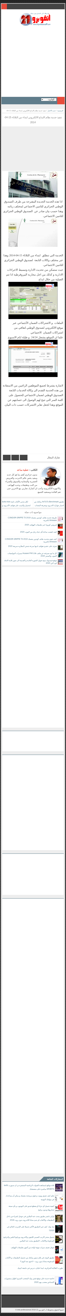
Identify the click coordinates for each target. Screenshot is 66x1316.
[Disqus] (33, 605)
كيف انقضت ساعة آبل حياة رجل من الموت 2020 (38, 532)
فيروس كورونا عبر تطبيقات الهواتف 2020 (41, 525)
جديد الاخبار (52, 111)
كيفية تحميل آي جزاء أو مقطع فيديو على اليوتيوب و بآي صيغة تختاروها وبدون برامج (31, 1208)
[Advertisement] (33, 60)
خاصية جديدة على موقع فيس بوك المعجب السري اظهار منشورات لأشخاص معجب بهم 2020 (29, 1280)
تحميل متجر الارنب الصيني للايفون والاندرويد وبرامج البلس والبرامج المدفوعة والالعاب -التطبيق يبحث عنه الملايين (28, 1239)
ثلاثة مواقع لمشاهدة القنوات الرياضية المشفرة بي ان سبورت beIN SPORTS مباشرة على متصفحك (29, 1187)
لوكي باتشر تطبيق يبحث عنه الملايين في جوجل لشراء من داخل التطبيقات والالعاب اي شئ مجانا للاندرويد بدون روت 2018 (30, 1218)
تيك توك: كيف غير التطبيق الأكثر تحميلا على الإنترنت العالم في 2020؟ (30, 1229)
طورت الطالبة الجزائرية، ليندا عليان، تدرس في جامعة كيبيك (40, 1268)
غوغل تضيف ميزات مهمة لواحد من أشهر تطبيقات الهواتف (32, 1247)
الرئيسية (60, 111)
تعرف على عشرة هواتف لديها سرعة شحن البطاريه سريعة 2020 (32, 546)
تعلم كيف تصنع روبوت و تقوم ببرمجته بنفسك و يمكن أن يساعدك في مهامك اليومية (30, 1198)
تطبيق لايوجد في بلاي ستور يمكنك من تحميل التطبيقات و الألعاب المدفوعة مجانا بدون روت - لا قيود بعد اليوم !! (29, 1260)
